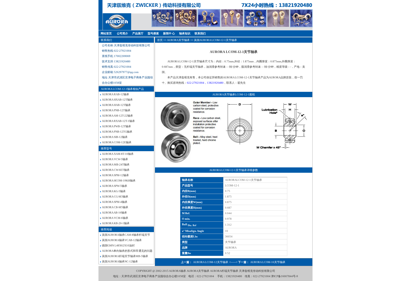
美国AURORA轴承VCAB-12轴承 (122, 240)
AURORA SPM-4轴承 (114, 201)
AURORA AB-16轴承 (114, 212)
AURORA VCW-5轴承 (115, 159)
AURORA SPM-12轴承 (115, 175)
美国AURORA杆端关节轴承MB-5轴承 (125, 256)
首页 (160, 40)
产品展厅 (137, 33)
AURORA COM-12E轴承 (116, 142)
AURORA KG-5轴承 (114, 191)
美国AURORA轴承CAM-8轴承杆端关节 (126, 234)
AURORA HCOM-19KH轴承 (119, 180)
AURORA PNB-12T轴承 (116, 110)
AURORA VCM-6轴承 (115, 218)
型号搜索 (153, 33)
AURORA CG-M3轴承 (115, 196)
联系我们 (200, 33)
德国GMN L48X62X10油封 (118, 245)
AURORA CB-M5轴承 (115, 207)
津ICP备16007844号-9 (284, 276)
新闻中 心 (169, 33)
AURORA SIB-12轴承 (115, 137)
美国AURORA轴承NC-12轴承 (120, 261)
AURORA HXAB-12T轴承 (117, 99)
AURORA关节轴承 (178, 40)
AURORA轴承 (177, 270)
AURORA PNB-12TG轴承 (117, 131)
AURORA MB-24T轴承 (116, 164)
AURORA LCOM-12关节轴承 (210, 262)
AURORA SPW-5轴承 (114, 185)
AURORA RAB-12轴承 (115, 94)
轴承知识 (184, 33)
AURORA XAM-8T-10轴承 (118, 153)
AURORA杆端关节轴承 (224, 270)
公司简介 (122, 33)
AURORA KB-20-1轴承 (116, 223)
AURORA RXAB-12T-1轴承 (118, 121)
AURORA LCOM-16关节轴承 (267, 262)
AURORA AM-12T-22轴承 (117, 115)
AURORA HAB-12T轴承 (116, 105)
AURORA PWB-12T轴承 (116, 126)
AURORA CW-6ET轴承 (116, 169)
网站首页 (106, 33)
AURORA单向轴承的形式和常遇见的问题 (127, 250)
